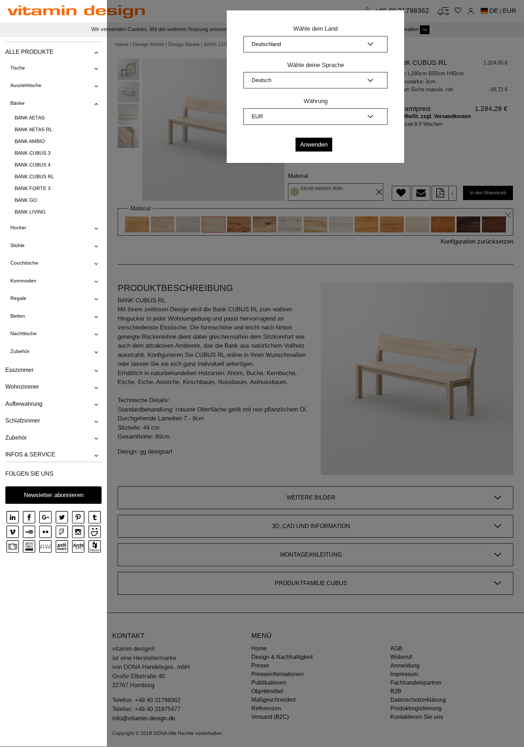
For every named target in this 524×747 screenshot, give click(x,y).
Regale (18, 298)
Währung (316, 101)
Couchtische (24, 263)
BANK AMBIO (30, 141)
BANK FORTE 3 (33, 188)
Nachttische (23, 333)
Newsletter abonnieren (53, 495)
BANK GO (26, 200)
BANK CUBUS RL (34, 176)
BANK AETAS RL (33, 129)
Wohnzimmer (22, 387)
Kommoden (23, 280)
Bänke (17, 103)
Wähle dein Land (315, 28)
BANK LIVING (30, 212)
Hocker (18, 227)
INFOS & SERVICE (30, 454)
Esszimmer (19, 370)
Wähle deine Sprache (315, 65)
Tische (17, 68)
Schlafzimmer (22, 421)
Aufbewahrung (23, 404)
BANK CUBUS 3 (33, 153)
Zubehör (20, 351)
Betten (17, 316)
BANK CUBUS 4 (33, 165)
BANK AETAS (30, 118)
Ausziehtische (25, 85)
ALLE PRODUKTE (29, 52)
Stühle (17, 245)
